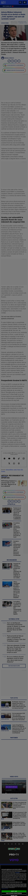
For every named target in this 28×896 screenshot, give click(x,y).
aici (18, 877)
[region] (14, 880)
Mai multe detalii (17, 872)
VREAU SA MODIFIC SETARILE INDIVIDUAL (14, 893)
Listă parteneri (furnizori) (4, 888)
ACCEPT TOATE (14, 891)
